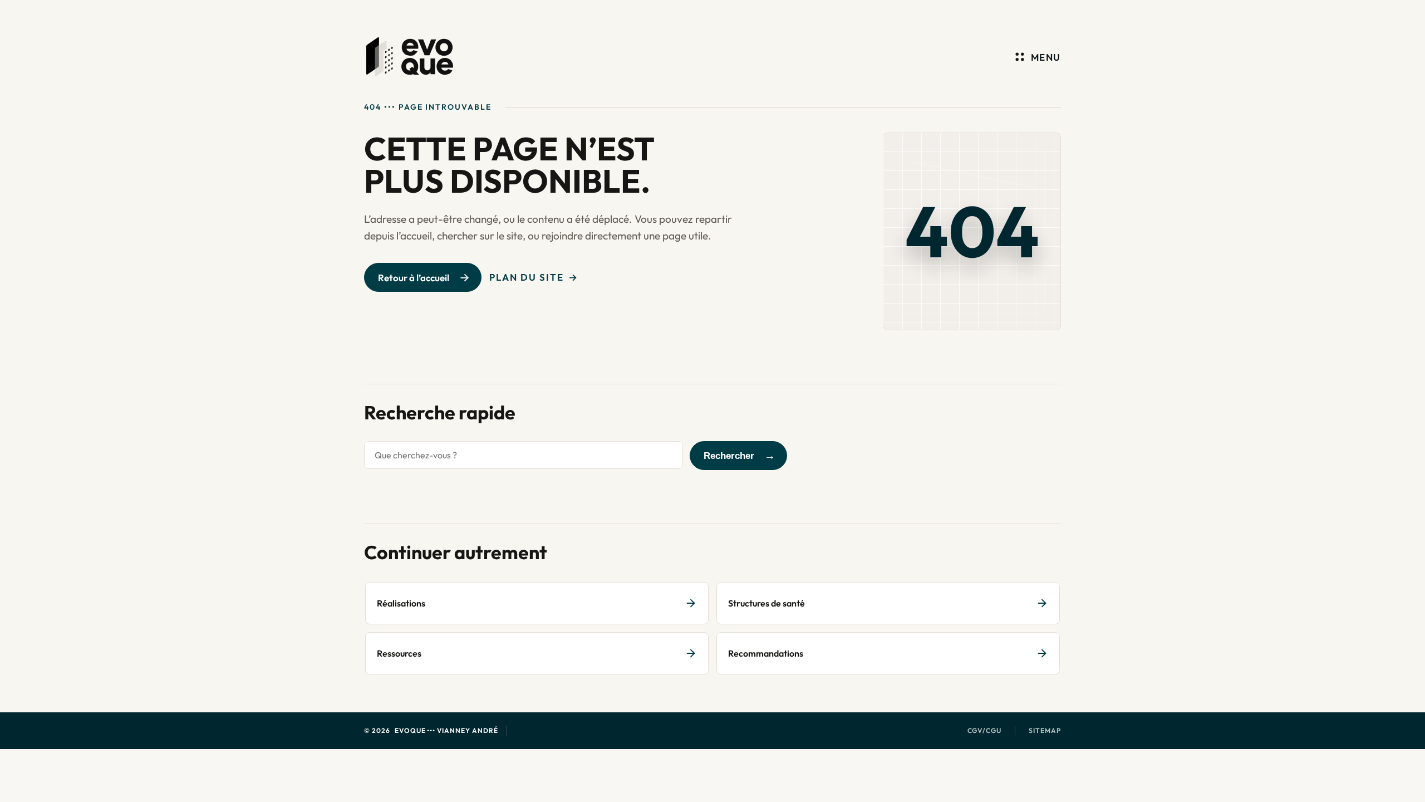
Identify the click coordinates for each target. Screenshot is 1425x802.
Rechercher (729, 456)
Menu (1046, 57)
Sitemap (1045, 730)
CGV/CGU (984, 730)
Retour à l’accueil (413, 277)
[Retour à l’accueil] (409, 57)
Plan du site (526, 277)
